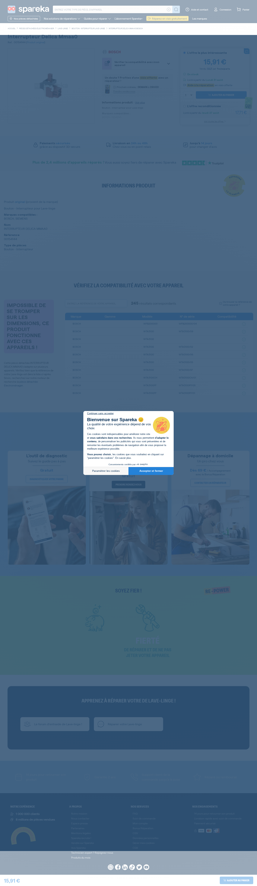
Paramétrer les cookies (106, 470)
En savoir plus (123, 458)
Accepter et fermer (151, 470)
